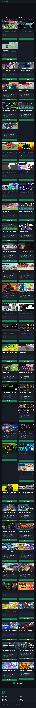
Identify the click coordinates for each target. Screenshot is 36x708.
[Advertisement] (19, 9)
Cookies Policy (21, 700)
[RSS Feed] (29, 705)
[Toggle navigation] (33, 1)
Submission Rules (5, 700)
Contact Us (4, 699)
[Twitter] (27, 705)
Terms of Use (21, 698)
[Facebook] (26, 705)
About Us (3, 698)
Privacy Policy (21, 699)
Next (21, 683)
